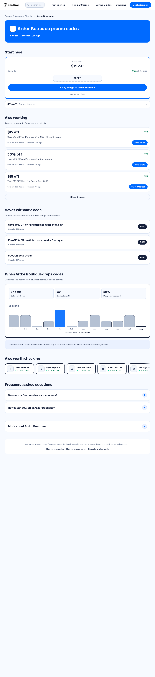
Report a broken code (98, 449)
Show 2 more (77, 197)
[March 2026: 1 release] (83, 323)
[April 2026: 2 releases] (95, 321)
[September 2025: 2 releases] (14, 321)
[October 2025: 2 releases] (25, 321)
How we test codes (55, 449)
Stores (8, 16)
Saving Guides (104, 4)
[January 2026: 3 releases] (60, 318)
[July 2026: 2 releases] (129, 321)
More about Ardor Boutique (76, 426)
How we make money (76, 449)
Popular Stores (80, 4)
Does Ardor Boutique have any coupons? (76, 395)
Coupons (121, 4)
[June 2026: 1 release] (118, 323)
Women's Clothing (24, 16)
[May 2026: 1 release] (106, 323)
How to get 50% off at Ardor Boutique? (76, 408)
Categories (58, 4)
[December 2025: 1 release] (48, 323)
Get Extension (140, 4)
